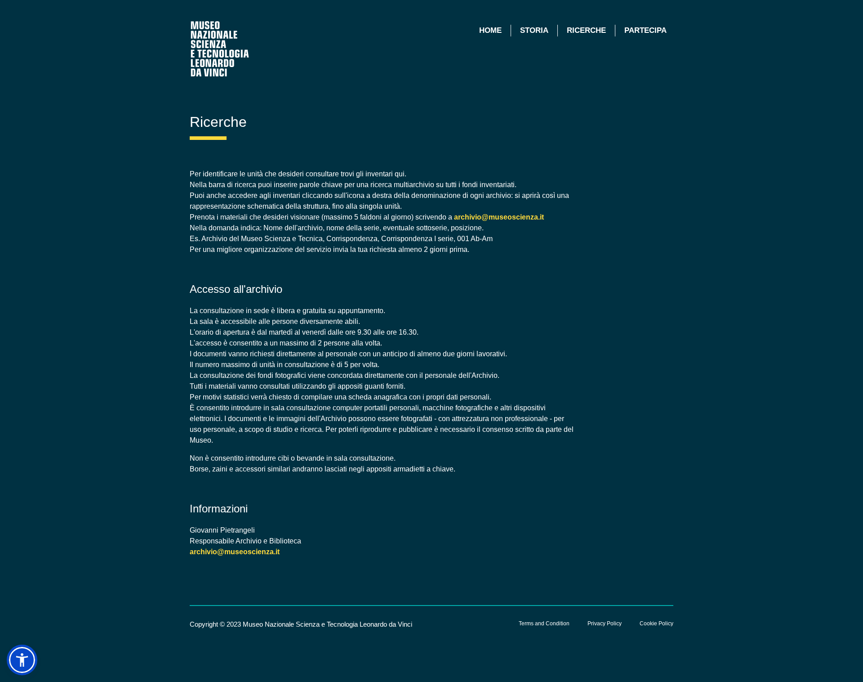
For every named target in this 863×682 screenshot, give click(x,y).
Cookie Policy (656, 623)
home (490, 30)
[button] (22, 660)
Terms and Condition (544, 623)
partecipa (645, 30)
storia (534, 30)
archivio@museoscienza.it (499, 217)
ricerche (586, 30)
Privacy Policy (604, 623)
